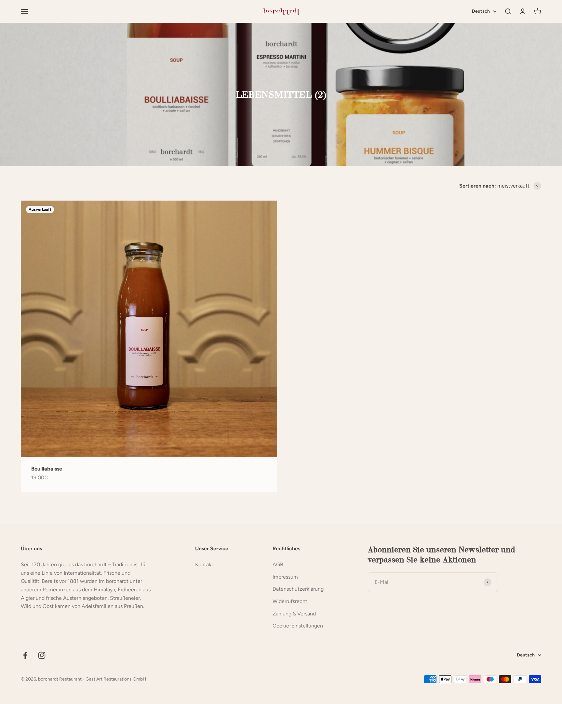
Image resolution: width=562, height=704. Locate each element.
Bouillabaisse (46, 469)
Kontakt (204, 564)
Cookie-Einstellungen (298, 626)
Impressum (285, 577)
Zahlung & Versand (294, 614)
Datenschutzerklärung (298, 589)
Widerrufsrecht (290, 601)
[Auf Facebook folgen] (25, 655)
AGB (278, 564)
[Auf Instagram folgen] (41, 655)
